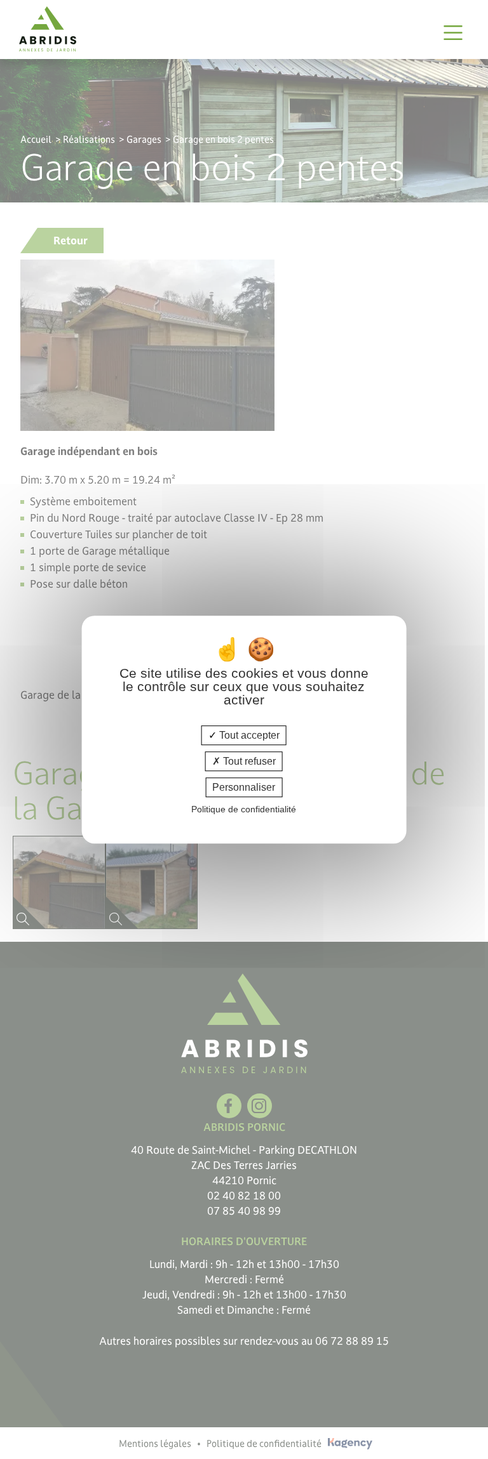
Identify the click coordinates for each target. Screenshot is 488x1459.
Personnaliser (243, 787)
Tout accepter (248, 735)
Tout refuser (248, 761)
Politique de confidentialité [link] (243, 809)
